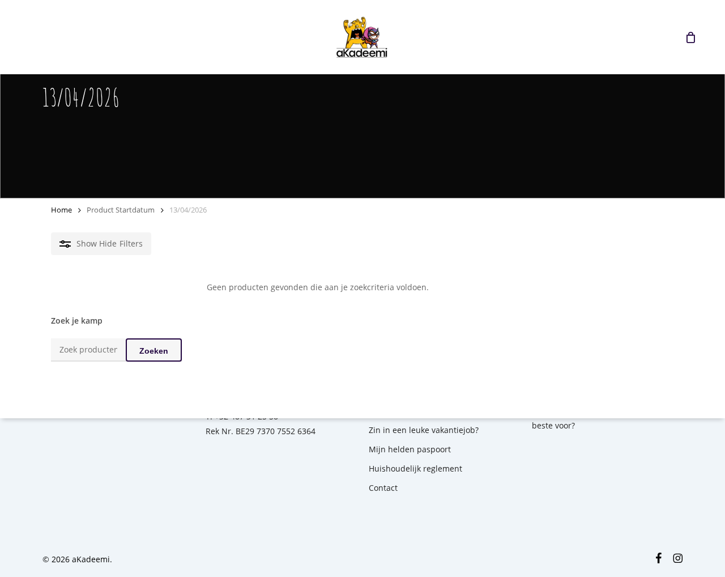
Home (61, 210)
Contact (383, 487)
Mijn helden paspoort (410, 449)
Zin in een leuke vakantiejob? (424, 430)
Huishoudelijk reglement (415, 468)
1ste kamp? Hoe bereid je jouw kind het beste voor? (606, 418)
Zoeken (153, 350)
